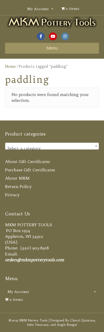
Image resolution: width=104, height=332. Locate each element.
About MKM (17, 178)
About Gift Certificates (27, 161)
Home (10, 66)
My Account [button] (38, 9)
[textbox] (52, 148)
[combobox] (52, 146)
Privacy (12, 194)
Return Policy (18, 186)
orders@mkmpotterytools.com (34, 259)
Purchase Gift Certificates (30, 169)
